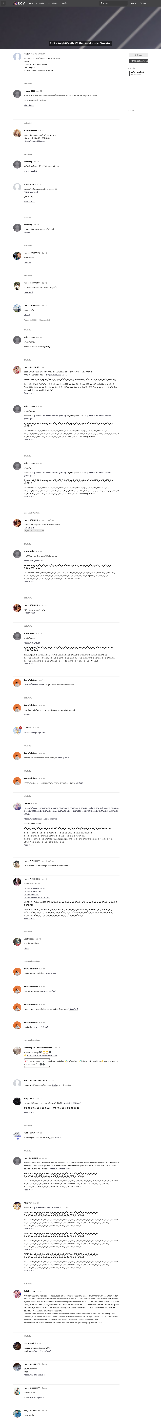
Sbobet (27, 714)
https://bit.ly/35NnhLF (71, 1103)
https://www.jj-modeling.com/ (37, 897)
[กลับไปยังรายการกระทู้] (3, 3)
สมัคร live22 (29, 105)
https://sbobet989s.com (34, 141)
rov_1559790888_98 (35, 531)
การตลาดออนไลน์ (31, 192)
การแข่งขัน (40, 3)
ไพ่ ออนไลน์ (73, 1009)
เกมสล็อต (79, 783)
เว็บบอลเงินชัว (29, 613)
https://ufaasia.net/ (33, 891)
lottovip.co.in (63, 757)
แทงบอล (27, 232)
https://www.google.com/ (35, 732)
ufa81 (26, 948)
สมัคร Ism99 (51, 973)
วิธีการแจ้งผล (52, 3)
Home (31, 3)
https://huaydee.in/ (36, 1397)
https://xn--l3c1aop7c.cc (34, 1375)
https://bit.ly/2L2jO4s (33, 643)
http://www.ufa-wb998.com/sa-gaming (48, 415)
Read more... (29, 201)
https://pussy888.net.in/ (56, 375)
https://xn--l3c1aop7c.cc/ (40, 1351)
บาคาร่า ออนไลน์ (30, 171)
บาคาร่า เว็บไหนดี (41, 1027)
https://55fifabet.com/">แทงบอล (45, 1207)
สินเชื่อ (54, 1085)
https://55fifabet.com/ (60, 1169)
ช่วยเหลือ (63, 3)
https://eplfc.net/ (31, 894)
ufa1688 (27, 262)
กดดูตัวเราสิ (28, 292)
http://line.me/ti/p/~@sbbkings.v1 (42, 1055)
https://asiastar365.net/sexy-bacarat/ (40, 819)
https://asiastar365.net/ (34, 888)
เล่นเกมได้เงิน (29, 528)
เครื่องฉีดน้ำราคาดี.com (33, 684)
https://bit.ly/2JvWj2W (33, 561)
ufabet (27, 315)
